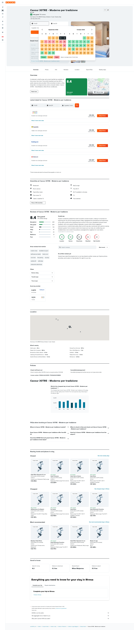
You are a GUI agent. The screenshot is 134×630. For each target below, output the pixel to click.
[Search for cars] (3, 13)
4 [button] (60, 38)
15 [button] (49, 45)
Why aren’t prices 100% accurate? (41, 618)
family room (45, 254)
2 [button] (53, 38)
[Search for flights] (3, 7)
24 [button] (57, 49)
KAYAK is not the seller (38, 613)
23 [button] (53, 49)
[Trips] (3, 32)
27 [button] (42, 53)
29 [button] (49, 53)
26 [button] (64, 49)
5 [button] (64, 38)
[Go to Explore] (3, 21)
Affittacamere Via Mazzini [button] (37, 509)
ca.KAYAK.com (33, 626)
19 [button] (64, 45)
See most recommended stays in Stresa (99, 522)
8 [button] (49, 41)
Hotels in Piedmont (62, 626)
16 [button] (53, 45)
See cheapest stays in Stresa (102, 489)
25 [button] (60, 49)
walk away (40, 261)
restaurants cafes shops (36, 264)
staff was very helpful (36, 254)
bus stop (47, 257)
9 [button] (53, 41)
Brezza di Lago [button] (94, 540)
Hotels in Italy (53, 626)
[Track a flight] (3, 24)
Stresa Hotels (83, 626)
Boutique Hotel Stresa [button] (36, 540)
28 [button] (46, 53)
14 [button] (45, 45)
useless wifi (33, 261)
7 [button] (80, 41)
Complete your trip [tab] (37, 585)
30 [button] (53, 53)
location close (34, 250)
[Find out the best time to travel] (3, 27)
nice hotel (33, 257)
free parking (40, 257)
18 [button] (60, 45)
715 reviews (42, 14)
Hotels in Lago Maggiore (73, 626)
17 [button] (57, 45)
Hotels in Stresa (37, 594)
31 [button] (92, 53)
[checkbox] (38, 291)
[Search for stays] (3, 10)
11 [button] (60, 41)
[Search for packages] (3, 17)
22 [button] (49, 49)
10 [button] (57, 41)
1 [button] (49, 38)
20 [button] (42, 49)
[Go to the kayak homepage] (10, 2)
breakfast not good (43, 250)
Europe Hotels (46, 626)
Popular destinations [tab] (50, 585)
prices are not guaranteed (61, 608)
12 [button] (64, 41)
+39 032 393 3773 (35, 18)
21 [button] (45, 49)
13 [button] (42, 45)
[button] (2, 2)
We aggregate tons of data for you (41, 615)
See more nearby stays (103, 455)
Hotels (39, 626)
